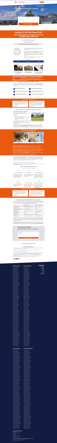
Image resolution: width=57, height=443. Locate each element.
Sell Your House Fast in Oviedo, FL (16, 420)
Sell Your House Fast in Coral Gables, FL (16, 409)
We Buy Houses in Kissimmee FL (16, 300)
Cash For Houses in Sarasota (26, 320)
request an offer (17, 78)
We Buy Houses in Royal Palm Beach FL (16, 340)
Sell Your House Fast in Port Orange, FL (16, 392)
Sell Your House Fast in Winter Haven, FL (16, 415)
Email (33, 20)
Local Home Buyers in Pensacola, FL (27, 408)
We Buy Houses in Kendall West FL (16, 343)
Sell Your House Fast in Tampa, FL (16, 351)
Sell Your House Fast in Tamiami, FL (16, 404)
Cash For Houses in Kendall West (26, 343)
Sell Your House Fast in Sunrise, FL (16, 370)
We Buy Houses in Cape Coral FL (16, 273)
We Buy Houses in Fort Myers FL (16, 293)
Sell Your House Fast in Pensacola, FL (16, 408)
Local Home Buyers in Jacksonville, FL (27, 349)
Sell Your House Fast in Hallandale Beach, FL (17, 423)
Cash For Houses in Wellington (26, 309)
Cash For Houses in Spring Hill (26, 285)
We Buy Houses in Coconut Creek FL (16, 313)
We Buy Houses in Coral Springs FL (16, 278)
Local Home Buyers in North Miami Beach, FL (27, 419)
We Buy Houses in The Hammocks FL (16, 315)
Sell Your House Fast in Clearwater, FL (16, 362)
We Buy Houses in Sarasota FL (15, 320)
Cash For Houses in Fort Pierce (26, 330)
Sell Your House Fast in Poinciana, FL (16, 388)
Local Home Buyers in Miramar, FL (27, 359)
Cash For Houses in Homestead (26, 303)
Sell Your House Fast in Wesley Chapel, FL (16, 405)
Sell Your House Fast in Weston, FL (16, 384)
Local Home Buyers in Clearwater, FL (27, 362)
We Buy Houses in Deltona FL (15, 289)
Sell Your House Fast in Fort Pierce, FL (16, 413)
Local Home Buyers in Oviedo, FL (26, 420)
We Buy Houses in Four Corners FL (16, 344)
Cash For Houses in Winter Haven (26, 333)
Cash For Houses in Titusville (26, 329)
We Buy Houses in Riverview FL (15, 290)
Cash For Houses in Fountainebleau (27, 316)
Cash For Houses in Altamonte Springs (27, 334)
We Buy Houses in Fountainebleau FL (16, 316)
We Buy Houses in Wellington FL (16, 309)
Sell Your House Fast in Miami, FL (16, 350)
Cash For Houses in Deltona (26, 289)
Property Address (28, 17)
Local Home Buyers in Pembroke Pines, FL (27, 357)
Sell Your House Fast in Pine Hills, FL (16, 381)
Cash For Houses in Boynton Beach (27, 297)
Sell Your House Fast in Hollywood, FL (16, 358)
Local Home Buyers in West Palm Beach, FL (27, 366)
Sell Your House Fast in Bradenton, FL (16, 400)
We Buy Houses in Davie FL (15, 286)
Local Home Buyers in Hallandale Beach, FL (27, 423)
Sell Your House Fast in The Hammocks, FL (16, 398)
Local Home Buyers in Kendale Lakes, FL (27, 402)
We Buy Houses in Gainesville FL (16, 277)
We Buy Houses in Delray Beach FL (16, 304)
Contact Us (43, 267)
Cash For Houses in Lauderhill (26, 301)
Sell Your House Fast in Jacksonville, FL (16, 349)
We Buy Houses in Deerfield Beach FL (16, 296)
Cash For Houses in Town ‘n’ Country (27, 294)
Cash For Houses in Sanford (26, 312)
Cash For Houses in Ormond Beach (27, 335)
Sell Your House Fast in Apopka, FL (16, 407)
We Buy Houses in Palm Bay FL (15, 280)
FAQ (36, 2)
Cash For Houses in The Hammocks (27, 315)
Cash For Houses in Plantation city (27, 288)
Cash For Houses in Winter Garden (27, 331)
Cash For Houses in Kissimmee (26, 300)
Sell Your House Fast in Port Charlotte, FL (16, 396)
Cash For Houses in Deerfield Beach (27, 296)
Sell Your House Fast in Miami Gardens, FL (16, 367)
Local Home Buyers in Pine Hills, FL (27, 381)
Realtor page (25, 248)
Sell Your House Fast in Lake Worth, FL (16, 428)
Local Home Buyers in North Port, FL (27, 385)
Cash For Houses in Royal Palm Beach (27, 340)
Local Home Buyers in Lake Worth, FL (27, 428)
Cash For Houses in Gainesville (26, 277)
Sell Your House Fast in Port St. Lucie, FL (16, 354)
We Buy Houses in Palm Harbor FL (16, 311)
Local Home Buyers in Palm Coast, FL (27, 373)
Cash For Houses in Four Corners (26, 344)
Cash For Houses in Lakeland (26, 282)
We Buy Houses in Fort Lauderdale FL (16, 274)
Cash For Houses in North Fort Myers (27, 338)
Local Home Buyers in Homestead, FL (27, 386)
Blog (43, 271)
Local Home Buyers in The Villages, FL (27, 380)
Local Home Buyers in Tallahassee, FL (27, 355)
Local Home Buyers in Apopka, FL (27, 407)
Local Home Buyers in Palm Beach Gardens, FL (28, 403)
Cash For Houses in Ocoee (26, 328)
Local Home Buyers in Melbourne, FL (27, 378)
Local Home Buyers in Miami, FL (26, 350)
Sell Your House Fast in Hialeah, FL (16, 353)
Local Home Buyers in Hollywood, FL (27, 358)
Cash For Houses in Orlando (26, 269)
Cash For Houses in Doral (26, 308)
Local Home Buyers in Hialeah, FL (26, 353)
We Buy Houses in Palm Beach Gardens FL (16, 321)
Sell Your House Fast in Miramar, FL (16, 359)
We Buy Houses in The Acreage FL (16, 342)
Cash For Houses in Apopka (26, 325)
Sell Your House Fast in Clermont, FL (16, 427)
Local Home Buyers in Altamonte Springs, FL (27, 417)
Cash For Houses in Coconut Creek (27, 313)
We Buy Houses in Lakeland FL (15, 282)
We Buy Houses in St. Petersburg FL (16, 270)
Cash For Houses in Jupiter (26, 307)
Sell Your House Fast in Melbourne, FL (16, 378)
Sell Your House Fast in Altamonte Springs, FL (17, 417)
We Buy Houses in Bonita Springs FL (16, 317)
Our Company (33, 2)
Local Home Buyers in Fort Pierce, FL (27, 413)
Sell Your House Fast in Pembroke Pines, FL (17, 357)
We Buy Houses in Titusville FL (15, 329)
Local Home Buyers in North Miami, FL (27, 393)
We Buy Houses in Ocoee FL (15, 328)
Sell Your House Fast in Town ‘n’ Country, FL (17, 376)
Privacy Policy (42, 270)
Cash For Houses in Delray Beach (26, 304)
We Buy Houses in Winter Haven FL (16, 333)
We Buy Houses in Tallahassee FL (16, 272)
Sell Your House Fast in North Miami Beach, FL (17, 419)
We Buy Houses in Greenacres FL (16, 339)
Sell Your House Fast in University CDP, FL (16, 412)
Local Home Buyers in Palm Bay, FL (27, 363)
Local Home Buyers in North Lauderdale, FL (27, 416)
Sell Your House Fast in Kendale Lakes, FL (16, 402)
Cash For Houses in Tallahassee (26, 272)
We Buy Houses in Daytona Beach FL (16, 305)
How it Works (28, 2)
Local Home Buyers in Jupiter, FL (26, 390)
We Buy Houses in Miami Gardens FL (16, 284)
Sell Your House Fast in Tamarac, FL (16, 389)
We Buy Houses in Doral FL (15, 308)
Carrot (21, 440)
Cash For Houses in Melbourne (26, 295)
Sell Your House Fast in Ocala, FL (16, 397)
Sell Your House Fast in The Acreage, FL (16, 425)
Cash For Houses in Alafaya (26, 292)
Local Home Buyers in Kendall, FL (26, 382)
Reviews (31, 2)
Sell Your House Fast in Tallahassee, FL (16, 355)
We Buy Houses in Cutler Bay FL (15, 336)
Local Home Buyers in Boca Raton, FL (27, 369)
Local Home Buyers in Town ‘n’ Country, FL (27, 376)
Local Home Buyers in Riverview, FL (27, 372)
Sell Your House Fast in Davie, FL (16, 368)
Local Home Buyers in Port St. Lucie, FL (27, 354)
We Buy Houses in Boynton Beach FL (16, 297)
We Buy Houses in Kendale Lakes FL (16, 319)
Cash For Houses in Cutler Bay (26, 336)
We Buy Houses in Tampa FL (15, 268)
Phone (23, 20)
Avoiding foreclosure (26, 51)
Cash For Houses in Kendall (26, 299)
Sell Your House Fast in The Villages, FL (16, 380)
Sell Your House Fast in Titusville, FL (16, 411)
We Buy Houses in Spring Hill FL (15, 285)
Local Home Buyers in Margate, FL (27, 401)
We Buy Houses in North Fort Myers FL (16, 338)
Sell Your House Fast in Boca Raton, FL (16, 369)
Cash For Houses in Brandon (26, 281)
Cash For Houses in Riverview (26, 290)
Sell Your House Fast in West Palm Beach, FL (17, 366)
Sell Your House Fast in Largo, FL (16, 377)
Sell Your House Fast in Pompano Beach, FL (17, 365)
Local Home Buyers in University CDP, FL (27, 412)
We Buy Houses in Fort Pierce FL (16, 330)
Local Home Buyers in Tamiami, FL (27, 404)
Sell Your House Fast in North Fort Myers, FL (17, 421)
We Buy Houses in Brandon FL (15, 281)
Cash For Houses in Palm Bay (26, 280)
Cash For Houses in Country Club (26, 327)
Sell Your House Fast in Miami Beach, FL (16, 374)
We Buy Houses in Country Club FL (16, 327)
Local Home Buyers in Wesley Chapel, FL (27, 405)
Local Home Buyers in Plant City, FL (27, 424)
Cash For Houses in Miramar (26, 276)
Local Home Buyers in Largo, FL (26, 377)
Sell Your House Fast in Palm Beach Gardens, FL (17, 403)
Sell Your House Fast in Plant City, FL (16, 424)
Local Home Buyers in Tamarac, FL (27, 389)
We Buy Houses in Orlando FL (15, 269)
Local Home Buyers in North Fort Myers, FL (27, 421)
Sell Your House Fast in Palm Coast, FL (16, 373)
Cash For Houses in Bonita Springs (27, 317)
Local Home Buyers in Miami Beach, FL (27, 374)
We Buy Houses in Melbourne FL (16, 295)
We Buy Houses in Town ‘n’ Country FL (16, 294)
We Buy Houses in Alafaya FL (15, 292)
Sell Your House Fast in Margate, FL (16, 401)
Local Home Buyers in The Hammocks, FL (27, 398)
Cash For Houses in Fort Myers (26, 293)
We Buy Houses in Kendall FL (15, 299)
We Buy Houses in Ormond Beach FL (16, 335)
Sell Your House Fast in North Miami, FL (16, 393)
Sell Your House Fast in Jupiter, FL (16, 390)
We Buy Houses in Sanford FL (15, 312)
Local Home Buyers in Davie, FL (26, 368)
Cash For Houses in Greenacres (26, 339)
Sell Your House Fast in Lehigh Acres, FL (16, 361)
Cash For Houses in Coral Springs (26, 278)
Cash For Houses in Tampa (26, 268)
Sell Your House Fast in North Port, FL (16, 385)
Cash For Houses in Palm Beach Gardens (27, 321)
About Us (38, 2)
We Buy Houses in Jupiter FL (15, 307)
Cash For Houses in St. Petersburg (27, 270)
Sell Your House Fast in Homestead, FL (16, 386)
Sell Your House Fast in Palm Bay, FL (16, 363)
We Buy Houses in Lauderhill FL (15, 301)
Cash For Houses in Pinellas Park (26, 324)
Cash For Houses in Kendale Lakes (27, 319)
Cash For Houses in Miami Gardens (27, 284)
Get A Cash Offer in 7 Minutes (40, 6)
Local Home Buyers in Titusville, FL (27, 411)
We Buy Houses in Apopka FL (15, 325)
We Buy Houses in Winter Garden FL (16, 331)
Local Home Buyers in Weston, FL (27, 384)
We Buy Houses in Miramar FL (15, 276)
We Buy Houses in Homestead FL (16, 303)
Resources (43, 269)
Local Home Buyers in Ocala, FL (26, 397)
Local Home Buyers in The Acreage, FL (27, 425)
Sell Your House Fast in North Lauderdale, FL (17, 416)
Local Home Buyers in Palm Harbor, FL (27, 394)
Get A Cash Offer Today (41, 266)
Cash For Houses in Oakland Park (26, 332)
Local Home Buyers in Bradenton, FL (27, 400)
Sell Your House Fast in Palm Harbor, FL (16, 394)
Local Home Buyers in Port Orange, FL (27, 392)
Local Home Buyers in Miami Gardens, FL (27, 367)
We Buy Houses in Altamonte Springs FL (16, 334)
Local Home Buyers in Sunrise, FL (26, 370)
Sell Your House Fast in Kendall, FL (16, 382)
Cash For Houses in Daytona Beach (27, 305)
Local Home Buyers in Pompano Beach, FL (27, 365)
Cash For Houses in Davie (26, 286)
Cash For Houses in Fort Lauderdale (27, 274)
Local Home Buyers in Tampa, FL (26, 351)
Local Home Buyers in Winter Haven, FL (27, 415)
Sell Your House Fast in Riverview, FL (16, 372)
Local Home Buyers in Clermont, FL (27, 427)
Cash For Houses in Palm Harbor (26, 311)
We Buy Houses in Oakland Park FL (16, 332)
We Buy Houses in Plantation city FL (16, 288)
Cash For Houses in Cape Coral (26, 273)
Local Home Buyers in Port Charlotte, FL (27, 396)
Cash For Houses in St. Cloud (26, 323)
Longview (30, 48)
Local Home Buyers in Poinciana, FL (27, 388)
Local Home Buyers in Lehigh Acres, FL (27, 361)
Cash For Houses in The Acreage (26, 342)
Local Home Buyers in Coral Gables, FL (27, 409)
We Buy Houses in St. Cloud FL (15, 323)
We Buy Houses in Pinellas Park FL (16, 324)
